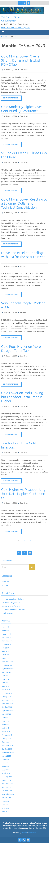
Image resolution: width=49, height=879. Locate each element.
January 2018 (6, 629)
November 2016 (7, 657)
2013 (6, 37)
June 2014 (5, 758)
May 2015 (5, 719)
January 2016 (6, 691)
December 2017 (7, 632)
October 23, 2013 (10, 402)
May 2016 (5, 678)
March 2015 (6, 726)
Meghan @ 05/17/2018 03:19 (12, 601)
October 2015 (7, 702)
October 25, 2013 (10, 310)
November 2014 (7, 740)
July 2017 (5, 643)
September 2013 (8, 789)
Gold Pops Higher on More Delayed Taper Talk (21, 345)
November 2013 (7, 782)
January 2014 (6, 775)
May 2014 (5, 761)
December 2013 (7, 779)
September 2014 (8, 747)
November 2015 (7, 699)
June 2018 (5, 622)
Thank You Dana (7, 608)
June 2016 (5, 674)
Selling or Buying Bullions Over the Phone (24, 154)
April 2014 (5, 765)
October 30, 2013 (10, 115)
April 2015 (5, 723)
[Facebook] (20, 3)
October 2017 (7, 639)
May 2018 (5, 625)
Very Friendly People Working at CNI (23, 302)
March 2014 (6, 768)
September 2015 (8, 705)
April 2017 (5, 646)
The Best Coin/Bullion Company (13, 604)
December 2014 (7, 737)
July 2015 (5, 712)
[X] (24, 3)
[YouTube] (28, 3)
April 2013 (5, 806)
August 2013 (6, 793)
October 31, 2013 (10, 70)
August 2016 (6, 667)
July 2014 (5, 754)
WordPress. (32, 827)
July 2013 (5, 796)
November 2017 (7, 636)
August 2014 (6, 751)
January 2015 (6, 733)
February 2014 (7, 772)
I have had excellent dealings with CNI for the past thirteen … (23, 255)
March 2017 (6, 650)
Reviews (23, 264)
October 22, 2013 (10, 448)
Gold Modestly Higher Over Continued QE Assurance (21, 108)
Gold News (23, 70)
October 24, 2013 (10, 353)
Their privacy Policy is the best (13, 594)
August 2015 (6, 709)
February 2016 (7, 688)
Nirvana (24, 827)
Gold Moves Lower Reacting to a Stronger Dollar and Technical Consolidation (24, 202)
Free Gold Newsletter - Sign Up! (15, 27)
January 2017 (6, 653)
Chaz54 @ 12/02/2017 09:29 (12, 597)
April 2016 (5, 681)
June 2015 (5, 716)
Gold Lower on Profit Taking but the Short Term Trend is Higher (22, 393)
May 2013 (5, 803)
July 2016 (5, 671)
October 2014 (7, 744)
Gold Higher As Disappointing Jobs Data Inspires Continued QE (23, 489)
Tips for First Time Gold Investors (18, 441)
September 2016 (8, 664)
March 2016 (6, 684)
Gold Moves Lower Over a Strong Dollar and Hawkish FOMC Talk (21, 60)
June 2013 (5, 800)
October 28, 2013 (10, 264)
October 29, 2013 (10, 161)
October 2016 (7, 660)
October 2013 (7, 786)
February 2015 (7, 730)
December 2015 (7, 695)
